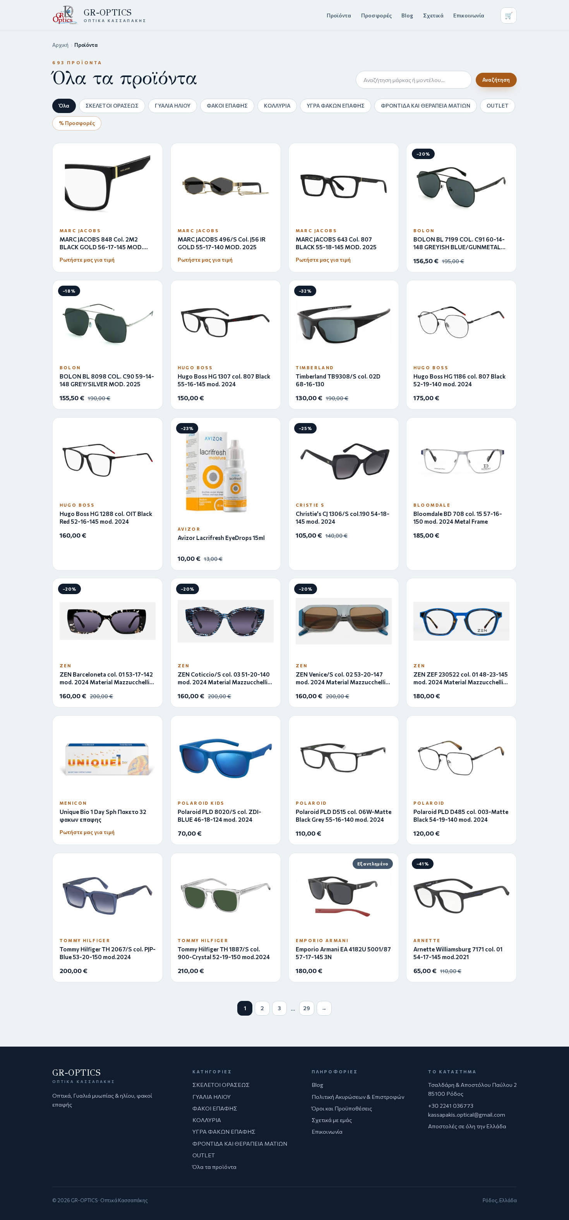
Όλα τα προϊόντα (214, 1166)
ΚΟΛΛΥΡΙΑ (277, 105)
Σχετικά (433, 15)
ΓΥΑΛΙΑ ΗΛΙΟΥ (172, 105)
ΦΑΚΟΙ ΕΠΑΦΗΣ (227, 105)
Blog (407, 15)
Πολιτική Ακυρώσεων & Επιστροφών (358, 1096)
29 (306, 1008)
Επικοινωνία (468, 15)
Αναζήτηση (496, 80)
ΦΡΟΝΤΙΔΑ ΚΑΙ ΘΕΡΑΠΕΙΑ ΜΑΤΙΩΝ (425, 105)
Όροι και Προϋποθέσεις (342, 1108)
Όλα (64, 105)
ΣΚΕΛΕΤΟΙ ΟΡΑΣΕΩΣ (112, 105)
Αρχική (60, 45)
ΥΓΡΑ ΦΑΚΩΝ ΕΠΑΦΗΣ (336, 105)
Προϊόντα (339, 15)
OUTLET (498, 105)
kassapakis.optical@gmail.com (466, 1114)
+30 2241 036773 (450, 1105)
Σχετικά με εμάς (332, 1119)
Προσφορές (376, 15)
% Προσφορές (77, 123)
